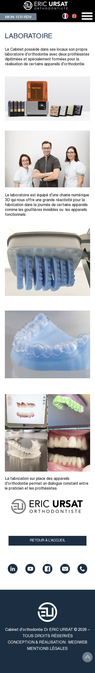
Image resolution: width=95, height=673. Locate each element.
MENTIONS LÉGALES (47, 649)
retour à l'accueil (47, 540)
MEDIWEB (77, 642)
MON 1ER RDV (18, 16)
